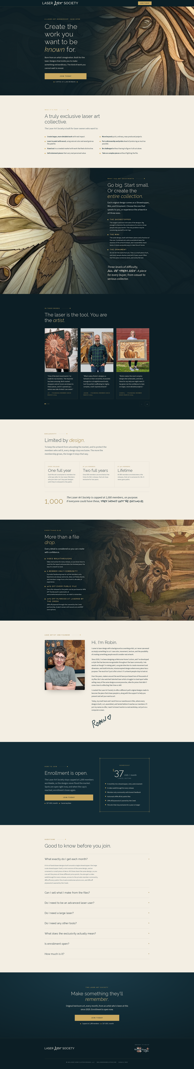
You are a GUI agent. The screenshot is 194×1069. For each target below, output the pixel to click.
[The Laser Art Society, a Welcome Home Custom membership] (60, 3)
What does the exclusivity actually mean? (97, 933)
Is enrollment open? (97, 943)
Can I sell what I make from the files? (97, 892)
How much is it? (97, 953)
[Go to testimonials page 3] (48, 403)
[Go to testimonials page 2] (47, 403)
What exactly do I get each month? (97, 859)
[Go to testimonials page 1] (45, 403)
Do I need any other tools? (97, 923)
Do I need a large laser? (97, 913)
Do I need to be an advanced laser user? (97, 902)
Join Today (144, 3)
